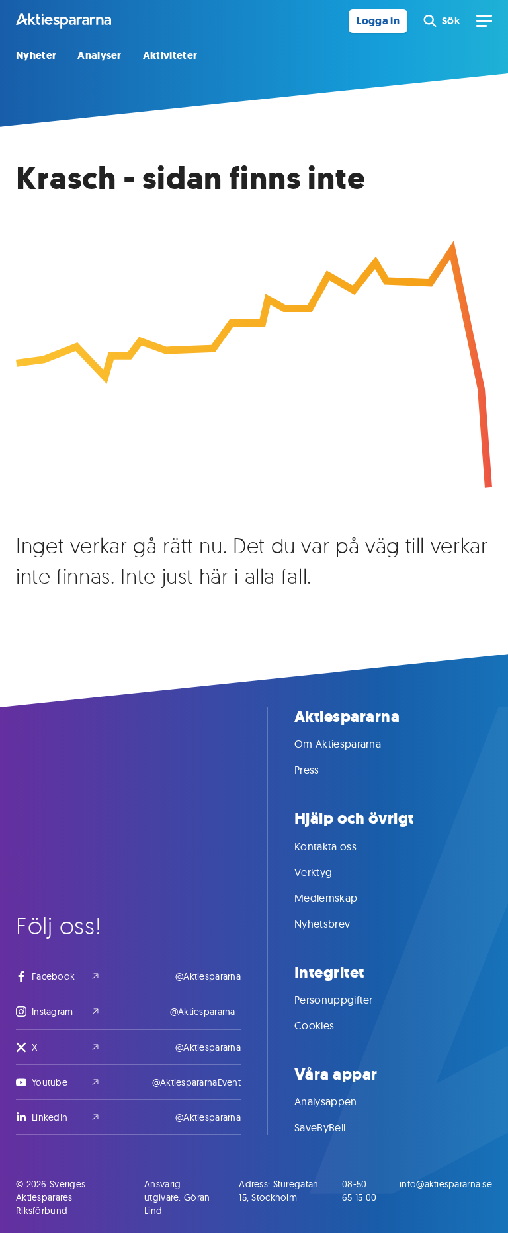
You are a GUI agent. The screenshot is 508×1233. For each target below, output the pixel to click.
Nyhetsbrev (322, 923)
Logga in (378, 21)
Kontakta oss (325, 846)
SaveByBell (319, 1127)
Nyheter (36, 55)
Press (306, 769)
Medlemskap (325, 897)
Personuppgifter (333, 999)
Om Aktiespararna (337, 743)
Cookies (314, 1025)
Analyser (99, 55)
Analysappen (325, 1101)
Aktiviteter (170, 55)
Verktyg (313, 872)
